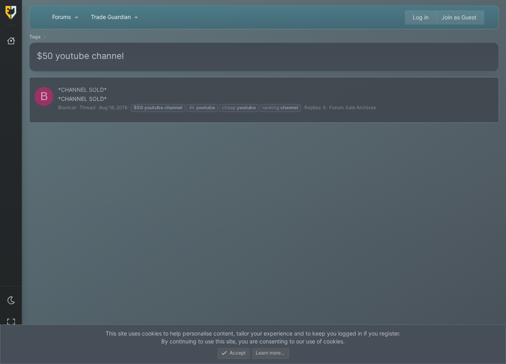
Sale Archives (361, 107)
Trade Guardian (111, 16)
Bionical (67, 107)
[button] (11, 300)
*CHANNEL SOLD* (82, 89)
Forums (61, 16)
